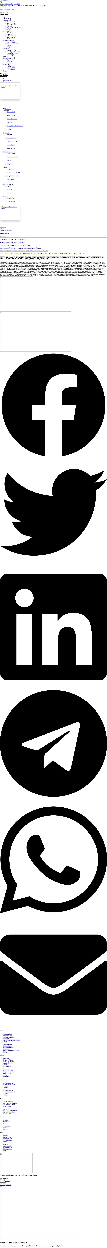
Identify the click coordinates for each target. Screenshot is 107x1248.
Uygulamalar (10, 186)
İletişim (5, 1141)
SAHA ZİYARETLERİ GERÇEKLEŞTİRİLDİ (13, 239)
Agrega (5, 167)
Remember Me (6, 1181)
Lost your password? (5, 1185)
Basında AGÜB (11, 201)
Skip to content (4, 0)
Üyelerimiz (6, 133)
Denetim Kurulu (11, 115)
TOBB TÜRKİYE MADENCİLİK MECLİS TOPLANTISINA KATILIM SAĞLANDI (24, 251)
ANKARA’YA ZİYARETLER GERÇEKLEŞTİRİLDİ (15, 245)
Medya (5, 196)
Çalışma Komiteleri (12, 119)
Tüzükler (9, 160)
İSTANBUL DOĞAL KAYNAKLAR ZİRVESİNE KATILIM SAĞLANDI (20, 248)
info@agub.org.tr (7, 80)
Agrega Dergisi (11, 198)
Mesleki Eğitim (11, 179)
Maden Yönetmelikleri (12, 157)
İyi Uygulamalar (7, 184)
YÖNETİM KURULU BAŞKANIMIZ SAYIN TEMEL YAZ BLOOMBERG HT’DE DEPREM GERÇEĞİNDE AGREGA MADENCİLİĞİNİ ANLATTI (42, 254)
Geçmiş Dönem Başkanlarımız (15, 126)
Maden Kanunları (11, 153)
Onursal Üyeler (11, 145)
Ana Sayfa (8, 109)
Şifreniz (2, 1180)
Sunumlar (9, 189)
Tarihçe (9, 129)
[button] (53, 405)
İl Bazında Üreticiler (12, 141)
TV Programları (7, 1140)
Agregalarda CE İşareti (13, 176)
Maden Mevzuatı (7, 152)
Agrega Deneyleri (11, 169)
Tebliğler (9, 164)
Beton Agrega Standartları (13, 172)
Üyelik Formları (11, 148)
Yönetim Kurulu (11, 112)
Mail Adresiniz (4, 1178)
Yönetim (5, 110)
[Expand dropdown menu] (10, 133)
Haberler (5, 183)
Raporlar (9, 193)
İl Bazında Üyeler (11, 138)
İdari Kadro (10, 122)
